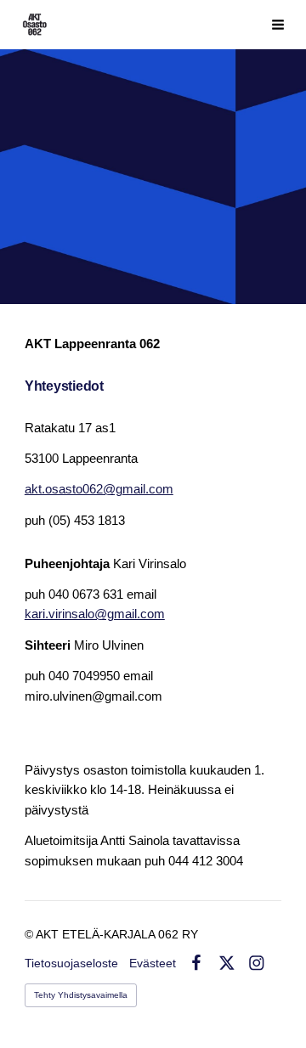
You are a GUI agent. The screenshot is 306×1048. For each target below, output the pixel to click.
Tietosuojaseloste (71, 963)
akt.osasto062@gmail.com (99, 489)
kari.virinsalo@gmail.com (95, 614)
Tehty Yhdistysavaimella (81, 995)
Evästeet (152, 963)
